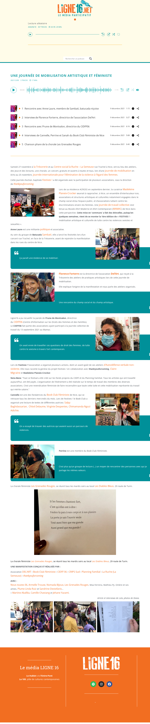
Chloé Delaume (37, 406)
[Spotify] (93, 684)
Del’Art (114, 273)
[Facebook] (109, 684)
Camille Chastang (40, 592)
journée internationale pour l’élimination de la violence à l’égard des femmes (75, 174)
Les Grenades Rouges (43, 486)
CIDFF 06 (62, 571)
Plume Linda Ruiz (27, 588)
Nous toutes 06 (19, 584)
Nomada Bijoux (55, 584)
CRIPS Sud (74, 571)
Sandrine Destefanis (51, 588)
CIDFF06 (18, 322)
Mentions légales (85, 702)
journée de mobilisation (118, 170)
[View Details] (133, 108)
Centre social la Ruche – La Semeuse (74, 166)
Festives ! (47, 180)
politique (45, 229)
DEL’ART (26, 571)
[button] (75, 20)
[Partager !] (137, 108)
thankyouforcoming (24, 184)
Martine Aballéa (21, 592)
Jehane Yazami (61, 592)
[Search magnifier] (90, 59)
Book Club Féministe (58, 394)
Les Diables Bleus (104, 486)
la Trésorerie (41, 166)
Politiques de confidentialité (111, 702)
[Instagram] (101, 684)
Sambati (46, 234)
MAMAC (117, 208)
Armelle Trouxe (37, 584)
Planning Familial (91, 571)
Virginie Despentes (57, 406)
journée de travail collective (114, 204)
